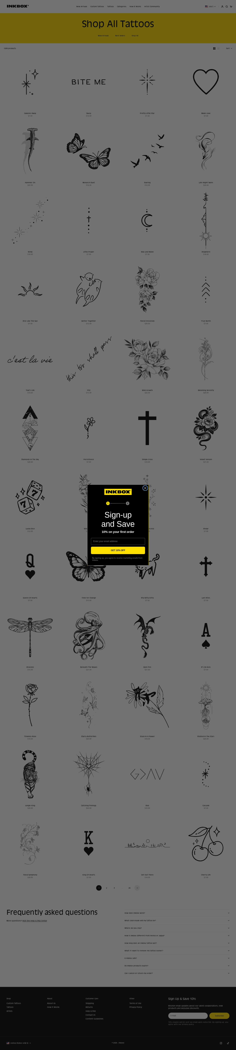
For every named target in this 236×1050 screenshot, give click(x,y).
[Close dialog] (145, 488)
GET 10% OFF (118, 550)
